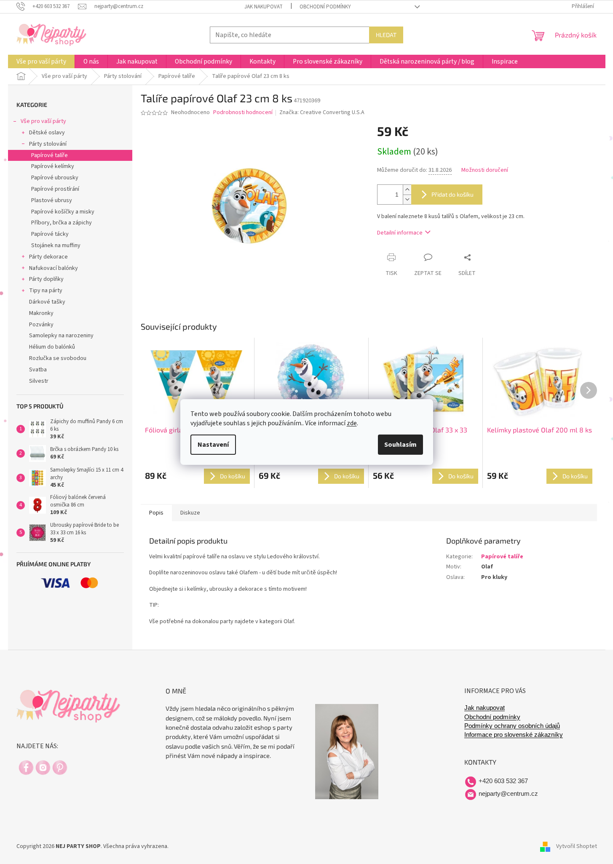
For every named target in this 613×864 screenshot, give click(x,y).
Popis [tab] (156, 513)
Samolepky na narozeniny (61, 335)
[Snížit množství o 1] (407, 199)
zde (352, 423)
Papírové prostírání (55, 189)
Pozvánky (41, 324)
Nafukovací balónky (53, 268)
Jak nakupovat (263, 7)
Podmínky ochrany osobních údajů (512, 726)
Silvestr (38, 381)
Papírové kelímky (52, 166)
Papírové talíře (49, 155)
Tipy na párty (45, 290)
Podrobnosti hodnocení (243, 113)
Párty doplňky (46, 279)
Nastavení (213, 444)
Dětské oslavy (47, 132)
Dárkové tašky (47, 302)
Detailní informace (400, 233)
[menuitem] (41, 61)
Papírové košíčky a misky (62, 212)
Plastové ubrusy (51, 200)
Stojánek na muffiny (55, 245)
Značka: (321, 112)
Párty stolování (48, 144)
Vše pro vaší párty (43, 121)
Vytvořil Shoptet (576, 847)
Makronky (41, 313)
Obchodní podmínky (325, 7)
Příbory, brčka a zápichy (61, 223)
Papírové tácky (50, 234)
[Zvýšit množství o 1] (407, 190)
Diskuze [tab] (190, 513)
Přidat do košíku (452, 194)
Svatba (38, 369)
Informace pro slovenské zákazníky (513, 734)
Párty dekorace (48, 257)
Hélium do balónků (52, 347)
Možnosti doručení (484, 170)
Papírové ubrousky (54, 177)
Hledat (386, 34)
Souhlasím (400, 444)
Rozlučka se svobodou (57, 358)
